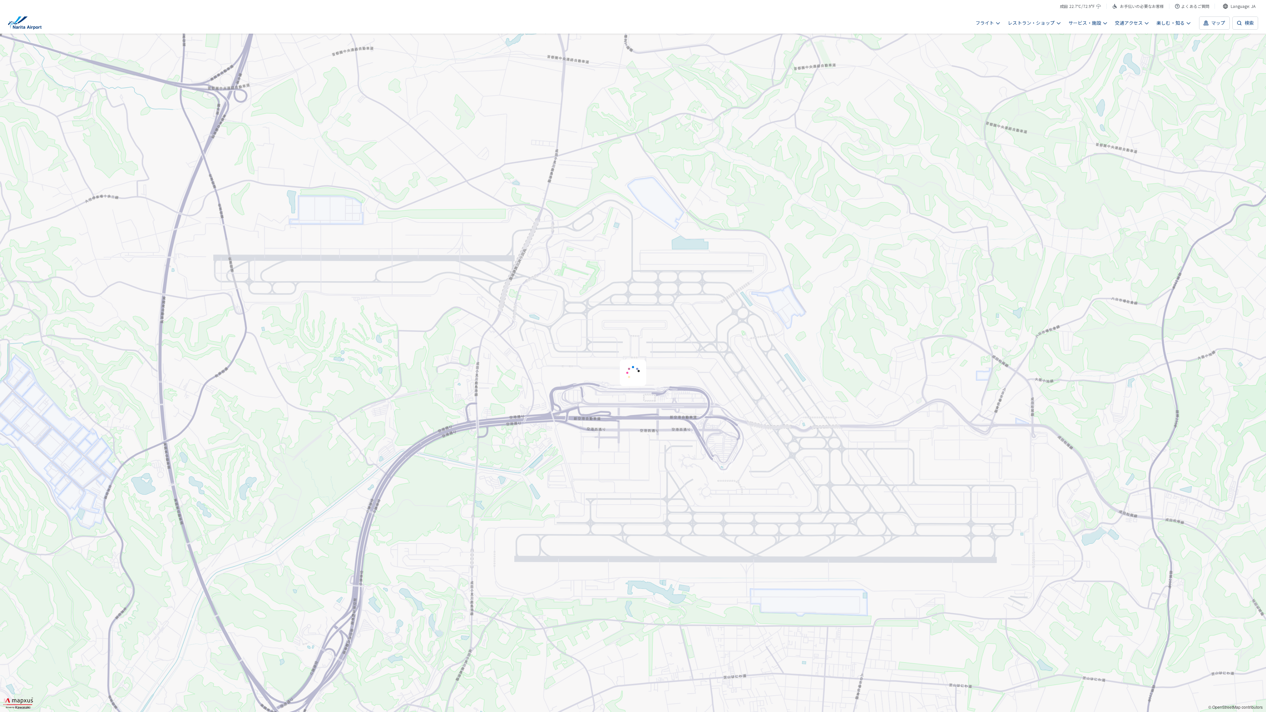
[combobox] (1239, 6)
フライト (985, 22)
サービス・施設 (1085, 22)
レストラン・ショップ (1031, 22)
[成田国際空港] (25, 23)
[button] (633, 373)
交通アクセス (1129, 22)
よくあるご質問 (1195, 6)
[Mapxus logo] (18, 703)
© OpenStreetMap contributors (1235, 707)
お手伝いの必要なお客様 (1142, 6)
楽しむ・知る (1171, 22)
